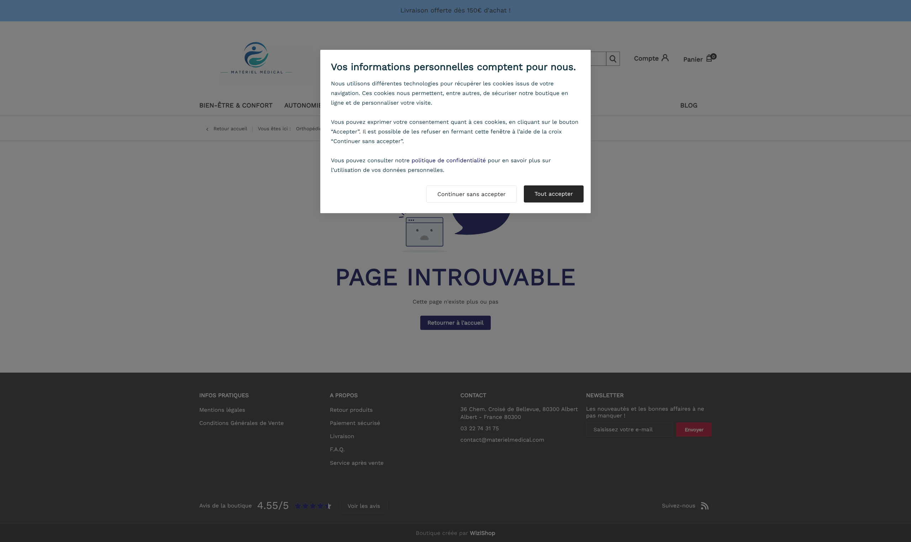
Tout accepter (554, 193)
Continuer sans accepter (471, 194)
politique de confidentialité (448, 160)
